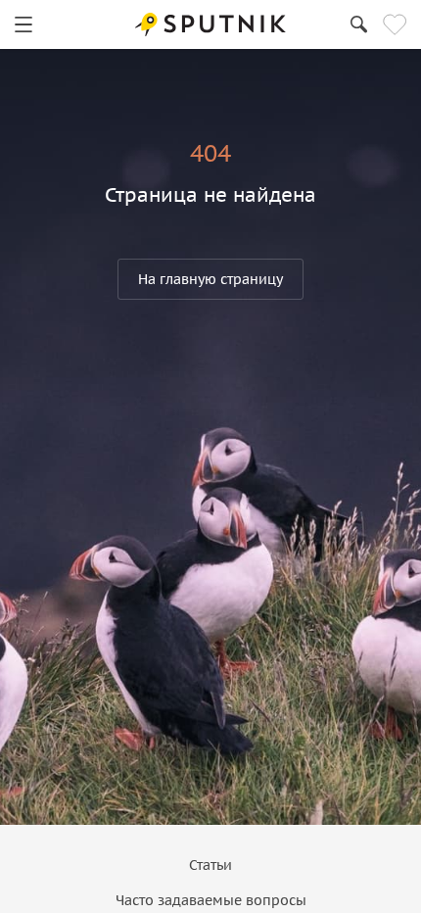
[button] (210, 279)
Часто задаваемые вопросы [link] (211, 900)
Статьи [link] (210, 865)
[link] (23, 24)
